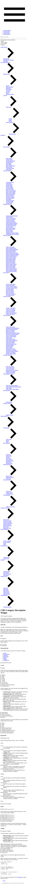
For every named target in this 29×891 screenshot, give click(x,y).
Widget (10, 121)
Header (7, 440)
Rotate (3, 723)
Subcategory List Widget (11, 350)
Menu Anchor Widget (10, 193)
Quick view (8, 478)
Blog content (6, 526)
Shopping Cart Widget (10, 294)
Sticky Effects (5, 713)
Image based (6, 590)
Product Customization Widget (12, 254)
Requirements (6, 58)
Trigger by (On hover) (6, 729)
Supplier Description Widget (12, 351)
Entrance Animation (6, 714)
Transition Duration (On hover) (8, 730)
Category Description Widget (12, 334)
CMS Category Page (10, 506)
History (7, 93)
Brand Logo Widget (10, 330)
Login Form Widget (10, 367)
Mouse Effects (5, 712)
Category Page (9, 492)
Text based (5, 588)
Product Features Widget (11, 256)
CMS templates (6, 495)
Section (10, 118)
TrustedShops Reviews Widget (12, 234)
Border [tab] (4, 658)
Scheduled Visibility (6, 849)
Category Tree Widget (10, 310)
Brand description (7, 524)
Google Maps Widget (10, 161)
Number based (6, 592)
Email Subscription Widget (11, 223)
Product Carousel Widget (11, 312)
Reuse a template (6, 542)
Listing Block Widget (10, 339)
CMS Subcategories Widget (12, 385)
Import (4, 544)
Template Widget (9, 231)
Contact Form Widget (10, 219)
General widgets (6, 170)
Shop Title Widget (10, 292)
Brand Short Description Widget (13, 333)
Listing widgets (6, 315)
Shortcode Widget (10, 195)
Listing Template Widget (11, 344)
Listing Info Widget (10, 342)
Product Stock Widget (10, 267)
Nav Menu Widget (10, 289)
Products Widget (9, 346)
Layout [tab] (4, 653)
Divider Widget (9, 159)
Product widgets (6, 235)
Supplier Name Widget (11, 353)
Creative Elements (7, 30)
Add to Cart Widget (10, 247)
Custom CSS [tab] (6, 660)
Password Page (9, 459)
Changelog (5, 61)
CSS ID (3, 681)
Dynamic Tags (4, 576)
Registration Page (9, 460)
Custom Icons (6, 558)
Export (4, 543)
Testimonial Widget (10, 200)
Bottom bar (8, 88)
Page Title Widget (9, 290)
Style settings (6, 572)
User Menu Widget (10, 295)
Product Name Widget (10, 261)
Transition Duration (8, 819)
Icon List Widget (9, 188)
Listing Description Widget (11, 340)
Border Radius (8, 817)
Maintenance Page (7, 528)
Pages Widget (9, 388)
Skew (3, 726)
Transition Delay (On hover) (8, 731)
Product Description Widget (12, 255)
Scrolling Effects (5, 686)
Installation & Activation (8, 60)
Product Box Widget (10, 311)
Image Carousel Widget (11, 190)
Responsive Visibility (6, 831)
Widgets (2, 135)
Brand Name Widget (10, 331)
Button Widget (9, 158)
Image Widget (9, 164)
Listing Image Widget (10, 341)
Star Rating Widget (10, 198)
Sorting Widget (9, 347)
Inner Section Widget (10, 165)
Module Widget (9, 230)
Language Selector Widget (11, 287)
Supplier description (7, 525)
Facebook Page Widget (11, 225)
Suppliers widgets (7, 403)
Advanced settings (7, 573)
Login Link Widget (10, 369)
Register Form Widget (10, 371)
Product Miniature (10, 477)
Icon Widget (8, 163)
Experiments (6, 575)
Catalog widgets (6, 296)
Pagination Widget (10, 345)
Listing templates (6, 479)
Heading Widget (9, 162)
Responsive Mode (10, 94)
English (6, 36)
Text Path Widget (9, 201)
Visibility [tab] (5, 659)
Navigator (8, 91)
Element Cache (5, 683)
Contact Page (9, 455)
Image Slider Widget (10, 229)
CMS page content (7, 520)
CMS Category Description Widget (13, 386)
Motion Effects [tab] (6, 654)
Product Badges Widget (11, 250)
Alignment (4, 638)
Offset (3, 724)
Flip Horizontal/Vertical (7, 728)
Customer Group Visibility (7, 850)
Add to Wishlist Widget (11, 248)
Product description (7, 522)
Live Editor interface (5, 62)
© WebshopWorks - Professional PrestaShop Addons (13, 883)
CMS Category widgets (8, 373)
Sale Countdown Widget (11, 270)
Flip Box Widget (9, 226)
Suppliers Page (9, 463)
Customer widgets (7, 355)
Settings (2, 559)
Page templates (6, 443)
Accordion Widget (10, 182)
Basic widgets (6, 146)
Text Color (4, 644)
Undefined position (7, 607)
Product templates (7, 464)
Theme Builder (4, 416)
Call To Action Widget (11, 218)
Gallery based (6, 591)
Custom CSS (4, 852)
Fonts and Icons (4, 545)
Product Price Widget (10, 262)
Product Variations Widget (11, 268)
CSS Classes (4, 682)
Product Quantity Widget (11, 264)
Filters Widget (9, 337)
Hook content (6, 519)
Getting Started (4, 47)
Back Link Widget (10, 366)
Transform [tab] (5, 655)
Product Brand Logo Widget (12, 253)
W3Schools (19, 877)
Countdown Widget (10, 220)
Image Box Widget (10, 189)
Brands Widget (9, 402)
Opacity (3, 717)
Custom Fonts (6, 557)
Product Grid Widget (10, 314)
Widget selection (9, 86)
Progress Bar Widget (10, 194)
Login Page (8, 458)
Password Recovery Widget (12, 370)
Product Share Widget (10, 266)
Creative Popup (6, 32)
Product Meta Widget (10, 260)
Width (3, 676)
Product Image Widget (10, 258)
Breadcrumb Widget (10, 285)
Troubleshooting (4, 595)
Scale (3, 725)
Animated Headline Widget (12, 215)
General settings (6, 571)
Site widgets (5, 272)
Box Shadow (8, 818)
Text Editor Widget (10, 168)
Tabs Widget (8, 199)
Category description (7, 523)
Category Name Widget (11, 336)
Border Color (8, 816)
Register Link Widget (10, 372)
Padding (3, 675)
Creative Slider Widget (11, 222)
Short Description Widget (11, 271)
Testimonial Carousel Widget (12, 232)
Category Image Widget (11, 335)
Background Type (5, 738)
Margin (3, 668)
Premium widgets (7, 204)
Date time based (6, 594)
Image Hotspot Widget (11, 228)
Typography (4, 645)
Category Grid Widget (10, 308)
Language (8, 90)
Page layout (8, 107)
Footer (7, 441)
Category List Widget (10, 309)
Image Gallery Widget (10, 192)
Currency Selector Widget (11, 286)
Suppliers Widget (9, 414)
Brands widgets (6, 390)
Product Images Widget (11, 259)
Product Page (9, 476)
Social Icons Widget (10, 196)
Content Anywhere (5, 507)
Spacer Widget (9, 167)
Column (10, 120)
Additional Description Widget (12, 328)
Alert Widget (8, 183)
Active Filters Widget (10, 327)
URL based (5, 589)
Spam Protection (6, 34)
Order (3, 677)
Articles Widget (9, 217)
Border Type (8, 809)
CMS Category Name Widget (12, 389)
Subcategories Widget (10, 348)
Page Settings (9, 89)
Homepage (8, 454)
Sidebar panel (6, 74)
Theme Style (8, 439)
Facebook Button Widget (11, 224)
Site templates (6, 427)
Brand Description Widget (11, 329)
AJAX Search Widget (10, 284)
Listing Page (8, 491)
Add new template (7, 540)
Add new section (9, 122)
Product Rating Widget (11, 265)
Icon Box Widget (9, 187)
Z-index (3, 680)
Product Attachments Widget (12, 249)
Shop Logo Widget (10, 291)
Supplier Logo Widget (10, 352)
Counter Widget (9, 184)
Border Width (8, 815)
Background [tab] (5, 656)
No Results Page (9, 493)
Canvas (4, 95)
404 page (8, 457)
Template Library (12, 134)
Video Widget (9, 169)
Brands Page (8, 462)
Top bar (7, 85)
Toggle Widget (9, 203)
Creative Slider (6, 31)
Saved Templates (4, 529)
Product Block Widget (10, 251)
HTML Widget (9, 186)
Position (3, 678)
